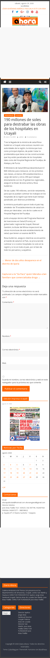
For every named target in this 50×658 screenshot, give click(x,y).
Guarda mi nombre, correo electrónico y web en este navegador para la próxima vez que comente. (25, 381)
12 (17, 469)
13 (24, 469)
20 (24, 473)
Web (4, 363)
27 (24, 477)
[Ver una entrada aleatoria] (45, 81)
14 (30, 469)
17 (4, 473)
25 (11, 477)
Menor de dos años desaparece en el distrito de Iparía (21, 262)
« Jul (3, 487)
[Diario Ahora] (4, 81)
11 (11, 469)
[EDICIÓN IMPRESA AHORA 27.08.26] (25, 440)
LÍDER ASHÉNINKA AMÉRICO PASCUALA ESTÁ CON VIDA (24, 9)
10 (4, 469)
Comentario (8, 302)
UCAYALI (19, 115)
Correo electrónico (11, 349)
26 (17, 477)
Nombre (6, 336)
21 (30, 473)
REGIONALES (9, 115)
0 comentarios (32, 137)
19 (17, 473)
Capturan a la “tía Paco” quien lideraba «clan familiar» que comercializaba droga (24, 276)
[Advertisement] (25, 52)
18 (11, 473)
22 (37, 473)
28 (30, 477)
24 (4, 477)
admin (21, 137)
